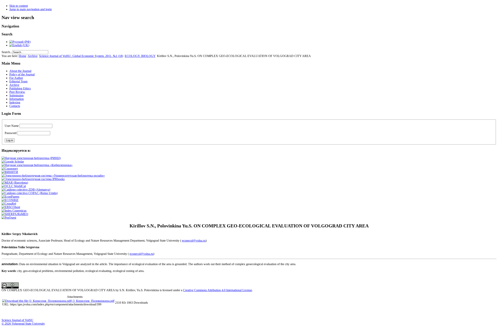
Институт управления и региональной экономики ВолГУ (74, 312)
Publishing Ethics (20, 88)
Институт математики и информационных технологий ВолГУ (35, 312)
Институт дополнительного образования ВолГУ (123, 312)
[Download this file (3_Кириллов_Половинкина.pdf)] (37, 300)
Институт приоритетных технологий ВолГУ (55, 312)
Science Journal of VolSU (17, 320)
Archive (33, 56)
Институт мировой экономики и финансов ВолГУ (84, 312)
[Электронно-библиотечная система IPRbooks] (33, 179)
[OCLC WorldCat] (14, 186)
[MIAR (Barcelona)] (15, 182)
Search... (7, 52)
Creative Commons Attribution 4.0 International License (217, 290)
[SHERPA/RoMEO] (15, 214)
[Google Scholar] (13, 161)
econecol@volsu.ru (194, 240)
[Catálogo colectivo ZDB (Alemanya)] (26, 189)
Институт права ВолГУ (104, 312)
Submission (16, 95)
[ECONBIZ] (10, 200)
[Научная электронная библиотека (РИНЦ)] (31, 158)
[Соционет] (10, 168)
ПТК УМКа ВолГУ (26, 312)
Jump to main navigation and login (30, 9)
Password (11, 133)
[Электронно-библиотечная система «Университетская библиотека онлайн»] (53, 175)
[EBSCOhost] (11, 207)
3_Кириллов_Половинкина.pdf (93, 300)
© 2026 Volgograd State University (23, 323)
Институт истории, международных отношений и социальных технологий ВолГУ (113, 312)
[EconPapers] (10, 196)
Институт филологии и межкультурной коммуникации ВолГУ (94, 312)
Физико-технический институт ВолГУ (45, 312)
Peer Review (17, 92)
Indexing (14, 102)
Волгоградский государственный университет (6, 312)
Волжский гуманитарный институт (16, 312)
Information (16, 99)
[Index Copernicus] (14, 210)
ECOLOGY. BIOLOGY (140, 56)
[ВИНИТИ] (10, 172)
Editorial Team (18, 81)
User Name (12, 125)
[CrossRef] (9, 203)
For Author (16, 78)
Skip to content (18, 5)
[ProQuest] (9, 217)
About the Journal (20, 71)
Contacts (14, 106)
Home (22, 56)
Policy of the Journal (22, 74)
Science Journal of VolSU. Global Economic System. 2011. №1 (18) (81, 56)
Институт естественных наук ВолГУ (65, 312)
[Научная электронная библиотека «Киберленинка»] (37, 165)
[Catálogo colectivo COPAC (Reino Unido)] (30, 193)
